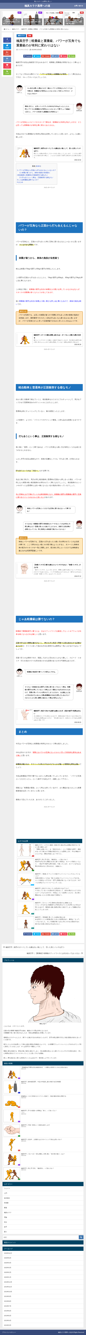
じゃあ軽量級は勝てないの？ (28, 180)
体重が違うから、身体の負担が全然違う (34, 172)
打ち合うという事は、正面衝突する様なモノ (36, 177)
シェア (7, 41)
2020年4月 (7, 1262)
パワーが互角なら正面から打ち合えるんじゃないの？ (36, 170)
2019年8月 (7, 1301)
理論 (29, 35)
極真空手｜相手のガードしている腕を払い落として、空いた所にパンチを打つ (35, 947)
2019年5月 (7, 1315)
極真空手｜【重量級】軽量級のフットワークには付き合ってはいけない (53, 953)
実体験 (6, 1203)
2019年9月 (7, 1296)
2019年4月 (7, 1320)
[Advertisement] (49, 203)
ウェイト (7, 1188)
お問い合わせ (78, 5)
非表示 (38, 166)
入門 (5, 1193)
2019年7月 (7, 1306)
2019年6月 (7, 1311)
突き (5, 1222)
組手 (5, 1227)
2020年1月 (7, 1277)
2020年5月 (7, 1258)
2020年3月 (7, 1267)
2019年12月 (8, 1282)
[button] (4, 18)
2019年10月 (8, 1291)
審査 (5, 1207)
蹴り (5, 1231)
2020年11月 (8, 1253)
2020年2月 (7, 1272)
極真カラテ (21, 35)
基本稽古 (7, 1198)
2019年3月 (7, 1325)
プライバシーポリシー (9, 1332)
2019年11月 (8, 1286)
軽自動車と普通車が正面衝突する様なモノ (32, 175)
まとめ (20, 182)
